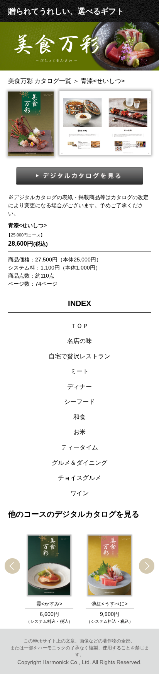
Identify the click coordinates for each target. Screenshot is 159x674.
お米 (79, 431)
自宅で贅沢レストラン (79, 356)
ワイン (79, 492)
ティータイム (79, 447)
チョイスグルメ (79, 477)
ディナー (79, 386)
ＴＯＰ (79, 325)
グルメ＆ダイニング (79, 462)
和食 (79, 416)
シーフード (79, 401)
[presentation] (12, 566)
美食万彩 (39, 81)
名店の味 (79, 340)
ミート (79, 371)
